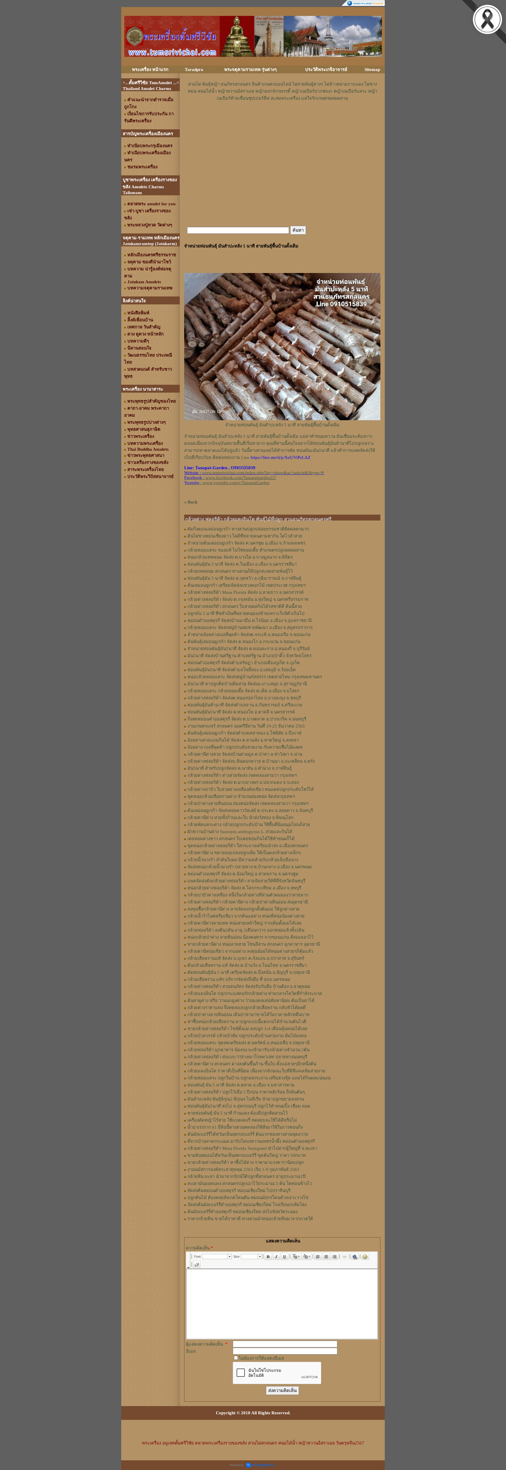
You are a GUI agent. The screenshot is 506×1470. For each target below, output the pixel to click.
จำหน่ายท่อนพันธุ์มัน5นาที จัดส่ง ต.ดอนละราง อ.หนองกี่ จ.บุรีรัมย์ (248, 648)
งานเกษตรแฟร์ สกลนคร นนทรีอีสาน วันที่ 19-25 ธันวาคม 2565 (246, 726)
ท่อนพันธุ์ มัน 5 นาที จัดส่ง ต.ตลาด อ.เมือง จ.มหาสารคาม (241, 1085)
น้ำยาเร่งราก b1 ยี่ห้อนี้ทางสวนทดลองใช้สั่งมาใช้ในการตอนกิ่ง (245, 1127)
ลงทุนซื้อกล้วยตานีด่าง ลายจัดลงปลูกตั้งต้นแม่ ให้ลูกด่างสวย (243, 909)
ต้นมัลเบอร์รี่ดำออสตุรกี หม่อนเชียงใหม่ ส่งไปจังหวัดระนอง (242, 1211)
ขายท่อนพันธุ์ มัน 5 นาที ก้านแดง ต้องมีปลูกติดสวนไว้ (237, 1113)
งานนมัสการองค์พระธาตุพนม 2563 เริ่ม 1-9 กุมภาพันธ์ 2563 (243, 1169)
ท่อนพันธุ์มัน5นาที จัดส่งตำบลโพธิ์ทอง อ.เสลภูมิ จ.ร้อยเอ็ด (241, 669)
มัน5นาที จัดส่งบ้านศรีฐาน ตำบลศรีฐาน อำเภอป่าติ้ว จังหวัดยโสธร (249, 655)
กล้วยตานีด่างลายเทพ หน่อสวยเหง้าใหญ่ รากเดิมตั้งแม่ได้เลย (244, 923)
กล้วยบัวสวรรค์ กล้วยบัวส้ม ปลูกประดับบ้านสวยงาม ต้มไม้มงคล (247, 1035)
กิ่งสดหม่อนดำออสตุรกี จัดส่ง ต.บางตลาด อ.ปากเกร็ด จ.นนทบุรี (246, 719)
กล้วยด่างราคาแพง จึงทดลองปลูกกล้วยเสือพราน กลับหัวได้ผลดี (246, 1007)
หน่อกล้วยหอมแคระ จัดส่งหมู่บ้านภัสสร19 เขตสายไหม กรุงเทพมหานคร (254, 676)
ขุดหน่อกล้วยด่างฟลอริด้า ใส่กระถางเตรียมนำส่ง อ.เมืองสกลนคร (247, 845)
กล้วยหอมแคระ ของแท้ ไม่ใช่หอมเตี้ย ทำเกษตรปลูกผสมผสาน (245, 550)
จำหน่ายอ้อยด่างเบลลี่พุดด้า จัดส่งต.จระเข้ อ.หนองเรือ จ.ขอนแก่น (248, 634)
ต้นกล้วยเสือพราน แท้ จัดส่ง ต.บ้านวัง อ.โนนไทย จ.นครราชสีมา (247, 965)
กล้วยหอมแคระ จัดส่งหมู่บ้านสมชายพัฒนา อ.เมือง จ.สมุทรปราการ (250, 627)
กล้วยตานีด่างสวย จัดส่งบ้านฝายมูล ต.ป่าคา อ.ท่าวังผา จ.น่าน (244, 754)
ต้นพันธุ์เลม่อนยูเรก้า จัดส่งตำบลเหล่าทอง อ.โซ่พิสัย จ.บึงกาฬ (244, 733)
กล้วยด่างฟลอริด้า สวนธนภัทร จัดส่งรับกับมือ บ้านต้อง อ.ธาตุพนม (248, 986)
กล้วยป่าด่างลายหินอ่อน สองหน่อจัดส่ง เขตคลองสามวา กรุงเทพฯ (247, 803)
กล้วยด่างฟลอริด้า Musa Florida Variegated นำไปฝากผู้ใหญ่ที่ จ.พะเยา (252, 1148)
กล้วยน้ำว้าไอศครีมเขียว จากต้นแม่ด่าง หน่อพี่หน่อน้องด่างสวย (246, 916)
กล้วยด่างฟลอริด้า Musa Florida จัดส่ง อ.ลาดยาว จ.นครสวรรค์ (245, 592)
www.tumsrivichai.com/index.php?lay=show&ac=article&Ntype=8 (263, 472)
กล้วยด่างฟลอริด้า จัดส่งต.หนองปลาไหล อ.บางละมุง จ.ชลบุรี (244, 698)
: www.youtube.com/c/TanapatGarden (227, 482)
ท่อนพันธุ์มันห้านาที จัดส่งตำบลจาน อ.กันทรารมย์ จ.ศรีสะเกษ (244, 705)
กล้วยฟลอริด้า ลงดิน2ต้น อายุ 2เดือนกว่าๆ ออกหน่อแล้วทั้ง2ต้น (245, 930)
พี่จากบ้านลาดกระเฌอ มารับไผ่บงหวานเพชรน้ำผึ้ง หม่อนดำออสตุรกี (251, 1141)
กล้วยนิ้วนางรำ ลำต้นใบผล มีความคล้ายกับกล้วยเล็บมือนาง (242, 859)
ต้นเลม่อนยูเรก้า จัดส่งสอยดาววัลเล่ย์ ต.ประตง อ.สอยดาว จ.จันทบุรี (250, 810)
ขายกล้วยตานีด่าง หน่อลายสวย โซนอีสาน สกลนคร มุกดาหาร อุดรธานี (253, 944)
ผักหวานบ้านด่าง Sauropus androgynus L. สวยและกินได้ (239, 831)
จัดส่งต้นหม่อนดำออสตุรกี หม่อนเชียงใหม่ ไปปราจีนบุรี (238, 1190)
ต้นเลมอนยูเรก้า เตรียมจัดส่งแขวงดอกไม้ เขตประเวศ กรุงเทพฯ (246, 585)
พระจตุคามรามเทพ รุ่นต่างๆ (250, 69)
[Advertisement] (282, 119)
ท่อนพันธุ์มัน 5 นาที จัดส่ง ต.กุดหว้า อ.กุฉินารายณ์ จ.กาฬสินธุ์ (244, 578)
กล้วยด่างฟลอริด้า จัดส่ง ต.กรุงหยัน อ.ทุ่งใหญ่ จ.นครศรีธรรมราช (247, 599)
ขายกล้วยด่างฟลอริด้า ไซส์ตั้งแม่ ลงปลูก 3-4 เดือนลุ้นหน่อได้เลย (247, 1028)
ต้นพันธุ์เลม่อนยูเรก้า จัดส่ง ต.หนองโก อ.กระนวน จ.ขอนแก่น (243, 641)
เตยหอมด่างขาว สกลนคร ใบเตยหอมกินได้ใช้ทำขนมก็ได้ (241, 838)
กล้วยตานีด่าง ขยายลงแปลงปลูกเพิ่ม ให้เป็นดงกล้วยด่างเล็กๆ (244, 852)
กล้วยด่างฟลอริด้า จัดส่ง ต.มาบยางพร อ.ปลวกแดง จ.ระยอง (243, 782)
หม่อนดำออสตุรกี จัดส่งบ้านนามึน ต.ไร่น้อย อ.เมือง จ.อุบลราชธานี (249, 620)
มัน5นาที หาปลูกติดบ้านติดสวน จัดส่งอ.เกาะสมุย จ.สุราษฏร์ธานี (247, 683)
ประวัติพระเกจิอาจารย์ (326, 69)
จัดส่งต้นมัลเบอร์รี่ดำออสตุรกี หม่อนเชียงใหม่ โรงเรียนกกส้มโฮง (247, 1204)
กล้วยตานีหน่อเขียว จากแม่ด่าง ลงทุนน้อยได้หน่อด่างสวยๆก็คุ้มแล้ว (250, 951)
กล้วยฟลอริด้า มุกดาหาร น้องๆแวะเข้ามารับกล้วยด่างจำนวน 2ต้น (248, 1049)
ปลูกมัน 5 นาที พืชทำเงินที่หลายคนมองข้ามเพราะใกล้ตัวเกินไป (246, 613)
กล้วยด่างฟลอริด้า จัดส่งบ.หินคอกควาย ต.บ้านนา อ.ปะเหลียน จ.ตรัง (251, 761)
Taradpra (194, 69)
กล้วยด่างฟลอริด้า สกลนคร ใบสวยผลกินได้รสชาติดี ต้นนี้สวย (244, 606)
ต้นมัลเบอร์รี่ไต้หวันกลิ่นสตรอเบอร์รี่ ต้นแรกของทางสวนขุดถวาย (247, 1134)
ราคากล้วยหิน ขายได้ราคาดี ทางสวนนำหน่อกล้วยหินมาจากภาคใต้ (250, 1218)
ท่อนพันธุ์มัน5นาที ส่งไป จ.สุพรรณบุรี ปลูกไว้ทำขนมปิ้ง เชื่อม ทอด (248, 1106)
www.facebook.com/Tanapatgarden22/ (241, 477)
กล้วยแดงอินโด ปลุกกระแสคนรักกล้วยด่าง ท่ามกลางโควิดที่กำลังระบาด (254, 993)
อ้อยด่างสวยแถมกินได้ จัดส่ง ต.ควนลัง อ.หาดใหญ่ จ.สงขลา (243, 740)
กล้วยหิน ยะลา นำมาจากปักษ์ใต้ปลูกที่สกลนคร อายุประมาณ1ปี (246, 1176)
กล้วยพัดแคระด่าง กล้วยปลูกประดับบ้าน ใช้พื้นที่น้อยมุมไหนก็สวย (248, 824)
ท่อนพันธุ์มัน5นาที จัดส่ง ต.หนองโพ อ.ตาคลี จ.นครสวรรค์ (241, 712)
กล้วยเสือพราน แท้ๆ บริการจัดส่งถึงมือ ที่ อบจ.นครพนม (238, 979)
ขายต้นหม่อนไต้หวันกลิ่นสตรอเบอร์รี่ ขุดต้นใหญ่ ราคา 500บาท (246, 1155)
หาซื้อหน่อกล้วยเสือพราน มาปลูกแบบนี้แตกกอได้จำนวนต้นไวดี (246, 1021)
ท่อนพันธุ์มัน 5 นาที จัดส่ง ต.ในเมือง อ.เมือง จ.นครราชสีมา (242, 564)
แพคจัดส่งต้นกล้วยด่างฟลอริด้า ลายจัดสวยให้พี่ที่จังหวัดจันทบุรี (246, 881)
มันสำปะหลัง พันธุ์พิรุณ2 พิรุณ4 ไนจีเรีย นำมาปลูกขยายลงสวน (245, 1099)
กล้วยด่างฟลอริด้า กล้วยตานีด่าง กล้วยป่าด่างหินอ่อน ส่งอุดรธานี (247, 902)
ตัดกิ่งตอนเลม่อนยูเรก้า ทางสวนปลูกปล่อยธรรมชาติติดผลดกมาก (248, 529)
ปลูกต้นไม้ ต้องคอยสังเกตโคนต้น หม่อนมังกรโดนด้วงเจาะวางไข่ (247, 1197)
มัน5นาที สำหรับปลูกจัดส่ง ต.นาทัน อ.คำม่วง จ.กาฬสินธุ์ (239, 768)
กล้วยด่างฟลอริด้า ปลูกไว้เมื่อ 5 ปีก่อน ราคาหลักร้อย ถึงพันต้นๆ (246, 1092)
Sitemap (372, 69)
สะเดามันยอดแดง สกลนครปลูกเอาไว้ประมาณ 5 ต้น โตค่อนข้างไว (249, 1183)
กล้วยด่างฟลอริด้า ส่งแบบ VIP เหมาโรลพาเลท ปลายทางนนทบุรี (247, 1056)
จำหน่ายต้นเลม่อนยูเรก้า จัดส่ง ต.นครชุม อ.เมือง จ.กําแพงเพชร (246, 543)
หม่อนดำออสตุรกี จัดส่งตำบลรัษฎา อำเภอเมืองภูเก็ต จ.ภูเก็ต (243, 662)
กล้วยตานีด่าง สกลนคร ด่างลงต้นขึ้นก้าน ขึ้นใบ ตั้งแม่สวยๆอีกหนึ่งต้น (251, 1064)
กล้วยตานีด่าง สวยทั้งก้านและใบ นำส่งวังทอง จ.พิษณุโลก (240, 817)
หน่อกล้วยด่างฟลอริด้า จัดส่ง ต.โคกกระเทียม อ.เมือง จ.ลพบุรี (244, 888)
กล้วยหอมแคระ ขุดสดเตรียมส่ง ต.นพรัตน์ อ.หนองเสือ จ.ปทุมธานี (248, 1042)
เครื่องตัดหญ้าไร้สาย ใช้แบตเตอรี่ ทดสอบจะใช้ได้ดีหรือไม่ (242, 1120)
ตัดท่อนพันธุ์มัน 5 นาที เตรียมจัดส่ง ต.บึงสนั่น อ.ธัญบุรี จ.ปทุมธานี (248, 972)
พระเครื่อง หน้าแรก (150, 69)
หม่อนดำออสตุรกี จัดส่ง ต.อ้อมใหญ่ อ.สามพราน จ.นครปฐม (242, 874)
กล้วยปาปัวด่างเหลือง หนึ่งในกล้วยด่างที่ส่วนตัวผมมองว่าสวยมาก (247, 895)
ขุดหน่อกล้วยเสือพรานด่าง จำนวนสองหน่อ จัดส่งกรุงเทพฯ (241, 796)
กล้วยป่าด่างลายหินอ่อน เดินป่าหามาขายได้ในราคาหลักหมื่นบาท (248, 1014)
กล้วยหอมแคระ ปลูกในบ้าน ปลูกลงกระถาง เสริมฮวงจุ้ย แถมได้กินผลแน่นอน (259, 1078)
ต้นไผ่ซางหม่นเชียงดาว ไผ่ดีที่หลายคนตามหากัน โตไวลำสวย (244, 536)
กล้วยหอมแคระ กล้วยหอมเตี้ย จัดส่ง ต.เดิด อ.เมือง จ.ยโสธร (243, 691)
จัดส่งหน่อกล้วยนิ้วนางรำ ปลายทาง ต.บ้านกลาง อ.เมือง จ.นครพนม (249, 866)
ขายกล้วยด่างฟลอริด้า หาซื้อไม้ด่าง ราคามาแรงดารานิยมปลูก (245, 1162)
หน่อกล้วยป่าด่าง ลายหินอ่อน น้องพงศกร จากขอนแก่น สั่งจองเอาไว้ (250, 937)
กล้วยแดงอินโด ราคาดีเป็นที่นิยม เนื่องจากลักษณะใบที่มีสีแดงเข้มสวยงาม (256, 1071)
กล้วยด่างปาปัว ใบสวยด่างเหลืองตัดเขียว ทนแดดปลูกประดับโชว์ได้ (250, 789)
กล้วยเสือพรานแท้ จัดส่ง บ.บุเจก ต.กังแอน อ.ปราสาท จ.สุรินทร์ (245, 958)
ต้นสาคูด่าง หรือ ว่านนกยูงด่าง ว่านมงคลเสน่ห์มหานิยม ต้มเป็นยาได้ (250, 1000)
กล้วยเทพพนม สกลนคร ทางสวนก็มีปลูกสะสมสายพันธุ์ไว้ (240, 571)
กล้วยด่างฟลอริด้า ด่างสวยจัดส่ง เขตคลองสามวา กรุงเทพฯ (242, 775)
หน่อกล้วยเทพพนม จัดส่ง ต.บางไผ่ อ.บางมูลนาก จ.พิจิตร (240, 557)
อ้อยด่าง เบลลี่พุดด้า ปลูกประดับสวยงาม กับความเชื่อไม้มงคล (244, 747)
